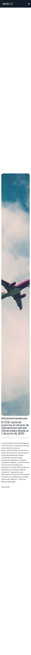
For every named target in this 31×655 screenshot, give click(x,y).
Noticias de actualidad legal (14, 418)
